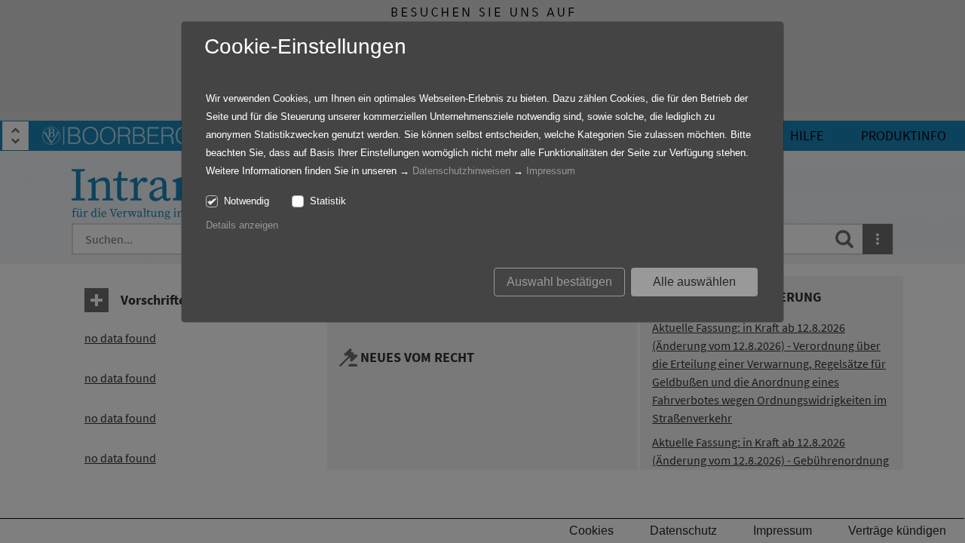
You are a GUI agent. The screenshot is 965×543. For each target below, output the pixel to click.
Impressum (550, 170)
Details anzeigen (242, 225)
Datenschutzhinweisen (461, 170)
